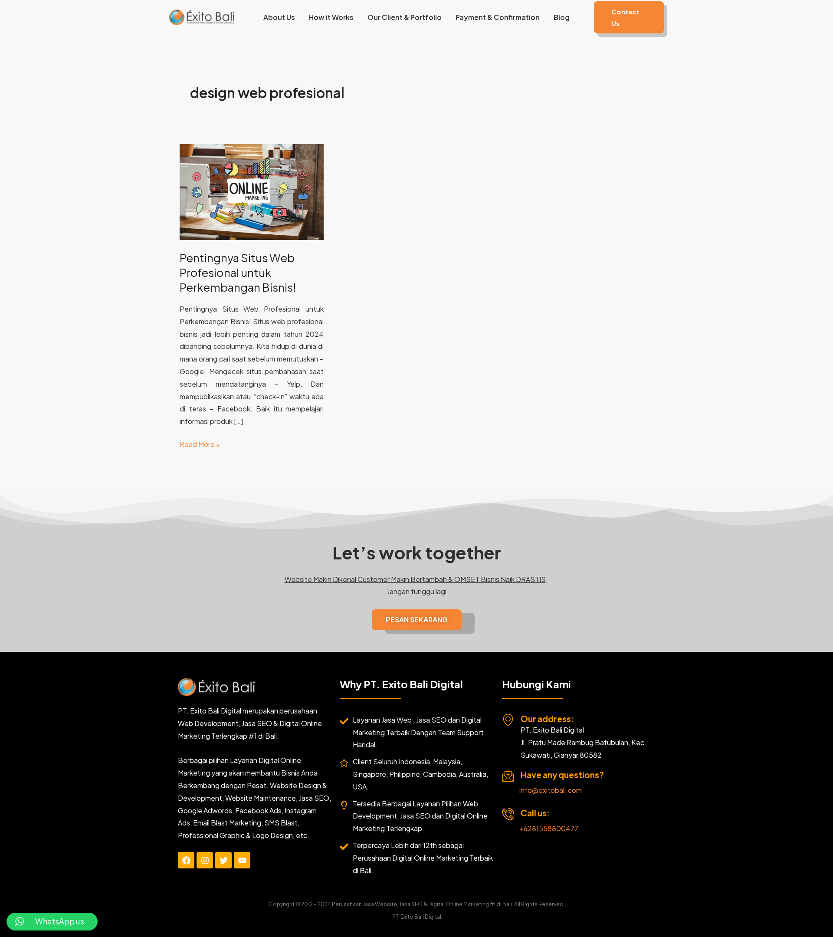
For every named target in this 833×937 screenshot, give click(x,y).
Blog (562, 17)
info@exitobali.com (550, 790)
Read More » (200, 443)
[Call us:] (508, 814)
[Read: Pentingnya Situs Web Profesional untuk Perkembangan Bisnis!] (252, 191)
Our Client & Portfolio (404, 17)
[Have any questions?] (508, 776)
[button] (629, 17)
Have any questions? (562, 774)
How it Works (331, 17)
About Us (279, 17)
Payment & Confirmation (498, 17)
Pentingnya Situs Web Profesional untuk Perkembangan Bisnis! (238, 272)
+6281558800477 (548, 828)
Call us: (535, 813)
